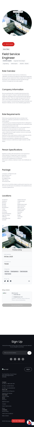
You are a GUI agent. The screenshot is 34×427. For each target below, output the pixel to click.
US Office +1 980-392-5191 (8, 383)
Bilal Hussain (15, 293)
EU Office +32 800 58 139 (8, 386)
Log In (28, 369)
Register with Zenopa (7, 393)
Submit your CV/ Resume (8, 391)
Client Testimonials (6, 406)
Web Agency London (11, 421)
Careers (4, 404)
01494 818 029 (17, 294)
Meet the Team (5, 401)
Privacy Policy (5, 411)
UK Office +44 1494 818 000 (8, 388)
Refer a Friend (5, 415)
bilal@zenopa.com (18, 297)
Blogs (3, 408)
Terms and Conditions (7, 413)
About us (4, 399)
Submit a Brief (5, 396)
